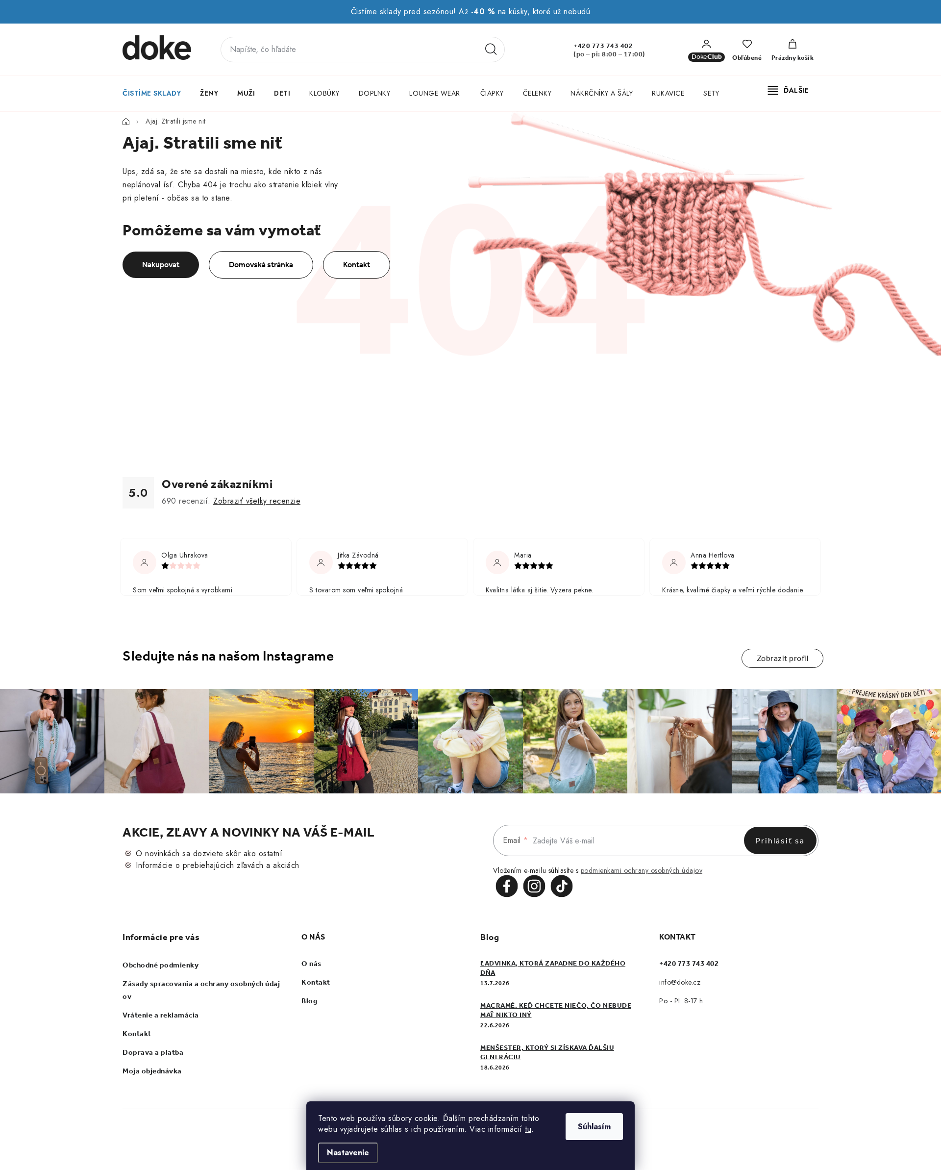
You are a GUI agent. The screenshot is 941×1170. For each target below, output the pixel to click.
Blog (309, 1000)
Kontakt (356, 264)
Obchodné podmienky (160, 965)
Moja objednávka (152, 1071)
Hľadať (491, 49)
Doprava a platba (153, 1052)
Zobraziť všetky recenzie (256, 501)
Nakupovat (160, 264)
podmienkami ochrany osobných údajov (642, 870)
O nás (311, 963)
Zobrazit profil (783, 658)
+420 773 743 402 (603, 46)
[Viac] (788, 90)
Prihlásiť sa (780, 840)
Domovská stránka (261, 264)
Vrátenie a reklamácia (161, 1015)
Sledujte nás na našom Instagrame (228, 656)
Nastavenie (348, 1152)
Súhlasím (594, 1126)
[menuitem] (151, 93)
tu (528, 1129)
